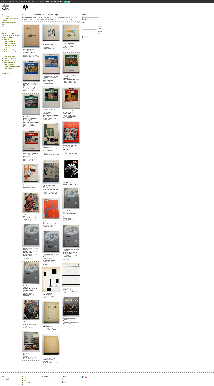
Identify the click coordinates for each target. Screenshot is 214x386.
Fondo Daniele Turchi (9, 68)
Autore (100, 26)
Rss (23, 384)
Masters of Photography (70, 320)
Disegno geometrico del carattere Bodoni (70, 214)
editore (39, 23)
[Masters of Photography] (71, 316)
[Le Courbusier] (51, 291)
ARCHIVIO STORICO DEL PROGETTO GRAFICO (9, 32)
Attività (4, 24)
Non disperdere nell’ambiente (10, 18)
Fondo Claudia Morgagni (10, 58)
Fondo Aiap (7, 39)
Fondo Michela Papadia (10, 60)
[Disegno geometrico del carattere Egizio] (31, 246)
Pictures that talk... (48, 326)
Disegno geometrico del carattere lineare (30, 289)
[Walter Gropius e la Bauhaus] (51, 355)
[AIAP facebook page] (83, 377)
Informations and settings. (54, 1)
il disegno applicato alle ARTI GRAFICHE (50, 149)
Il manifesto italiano (49, 188)
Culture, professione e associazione (8, 15)
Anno (99, 33)
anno (30, 23)
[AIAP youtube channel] (86, 377)
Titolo (99, 28)
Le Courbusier (47, 294)
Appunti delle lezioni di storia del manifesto (30, 51)
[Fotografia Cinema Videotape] (71, 143)
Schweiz (25, 186)
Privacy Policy (26, 382)
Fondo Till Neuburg (9, 64)
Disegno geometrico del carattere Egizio (30, 251)
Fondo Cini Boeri (8, 47)
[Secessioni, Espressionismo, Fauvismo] (31, 115)
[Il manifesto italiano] (51, 183)
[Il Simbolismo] (31, 151)
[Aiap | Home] (25, 10)
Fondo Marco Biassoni (10, 45)
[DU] (31, 213)
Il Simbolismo (27, 156)
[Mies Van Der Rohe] (71, 286)
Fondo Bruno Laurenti (10, 52)
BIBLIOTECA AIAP (7, 37)
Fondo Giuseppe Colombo (11, 50)
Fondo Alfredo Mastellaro (10, 56)
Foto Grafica (67, 182)
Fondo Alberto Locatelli (10, 54)
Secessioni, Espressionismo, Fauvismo (31, 121)
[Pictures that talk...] (51, 323)
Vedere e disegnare (48, 44)
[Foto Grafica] (71, 179)
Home (24, 376)
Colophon (24, 378)
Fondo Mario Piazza (9, 62)
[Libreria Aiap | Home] (12, 7)
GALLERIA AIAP (6, 73)
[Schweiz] (31, 182)
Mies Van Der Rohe (68, 289)
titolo (34, 23)
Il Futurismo (26, 86)
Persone (4, 20)
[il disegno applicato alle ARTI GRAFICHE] (51, 145)
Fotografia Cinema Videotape (68, 148)
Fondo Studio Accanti (9, 41)
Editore (100, 31)
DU (24, 216)
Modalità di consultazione (9, 22)
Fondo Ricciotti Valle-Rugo (12, 66)
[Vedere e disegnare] (51, 41)
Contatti (4, 27)
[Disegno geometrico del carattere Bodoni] (71, 208)
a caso (43, 23)
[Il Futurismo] (31, 81)
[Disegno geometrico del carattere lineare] (31, 283)
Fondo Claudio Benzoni (10, 43)
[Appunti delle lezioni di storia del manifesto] (31, 47)
